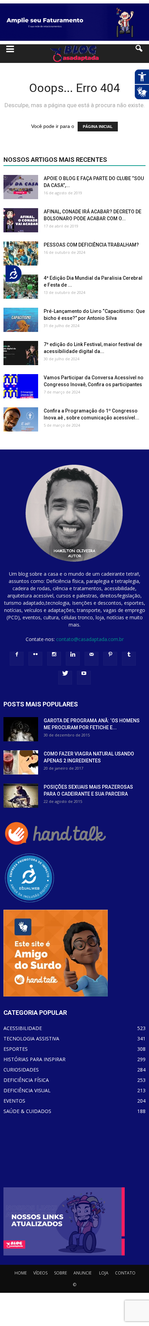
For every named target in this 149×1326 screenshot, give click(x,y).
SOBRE (60, 1273)
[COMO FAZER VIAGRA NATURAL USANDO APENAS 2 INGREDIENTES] (20, 762)
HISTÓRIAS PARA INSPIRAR (34, 1059)
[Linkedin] (73, 659)
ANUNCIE (82, 1273)
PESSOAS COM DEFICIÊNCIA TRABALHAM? (91, 245)
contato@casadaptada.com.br (90, 639)
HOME (21, 1273)
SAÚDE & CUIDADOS (27, 1111)
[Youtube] (84, 678)
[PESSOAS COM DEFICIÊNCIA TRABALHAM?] (20, 253)
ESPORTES (15, 1049)
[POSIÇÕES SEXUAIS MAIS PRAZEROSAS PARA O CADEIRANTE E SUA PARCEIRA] (20, 795)
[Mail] (91, 659)
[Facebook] (17, 659)
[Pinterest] (110, 659)
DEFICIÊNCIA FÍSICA (26, 1080)
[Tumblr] (129, 659)
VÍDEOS (40, 1273)
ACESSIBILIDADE (22, 1028)
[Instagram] (54, 659)
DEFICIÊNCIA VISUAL (27, 1090)
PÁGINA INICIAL (98, 126)
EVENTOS (14, 1100)
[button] (139, 53)
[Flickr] (35, 659)
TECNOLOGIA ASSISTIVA (31, 1038)
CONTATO (125, 1273)
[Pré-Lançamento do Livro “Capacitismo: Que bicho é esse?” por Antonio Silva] (20, 320)
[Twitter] (65, 678)
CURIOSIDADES (21, 1069)
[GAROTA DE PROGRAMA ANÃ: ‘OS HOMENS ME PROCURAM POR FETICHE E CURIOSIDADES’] (20, 729)
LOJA (103, 1273)
